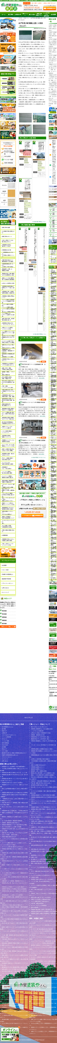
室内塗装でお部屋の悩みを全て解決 (39, 785)
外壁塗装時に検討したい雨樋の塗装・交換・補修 (8, 395)
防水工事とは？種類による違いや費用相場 (8, 490)
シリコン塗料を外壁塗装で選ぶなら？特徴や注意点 (8, 310)
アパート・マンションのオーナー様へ (53, 256)
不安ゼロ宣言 (5, 745)
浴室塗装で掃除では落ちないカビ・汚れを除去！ (42, 879)
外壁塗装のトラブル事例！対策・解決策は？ (53, 510)
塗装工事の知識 (6, 227)
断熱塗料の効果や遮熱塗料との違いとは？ (53, 487)
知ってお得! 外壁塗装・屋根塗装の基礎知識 (12, 820)
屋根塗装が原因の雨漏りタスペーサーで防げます (8, 418)
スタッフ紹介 (5, 569)
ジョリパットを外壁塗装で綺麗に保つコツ (53, 451)
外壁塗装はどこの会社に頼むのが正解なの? (12, 905)
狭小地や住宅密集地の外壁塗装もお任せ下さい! (8, 422)
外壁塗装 (8, 79)
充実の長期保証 (5, 742)
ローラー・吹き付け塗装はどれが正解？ (53, 455)
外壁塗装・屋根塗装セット (8, 88)
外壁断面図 (5, 535)
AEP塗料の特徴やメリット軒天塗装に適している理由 (53, 577)
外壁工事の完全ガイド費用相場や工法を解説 (7, 260)
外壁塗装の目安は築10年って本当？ (6, 245)
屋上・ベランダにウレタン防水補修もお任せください (8, 499)
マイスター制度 (5, 741)
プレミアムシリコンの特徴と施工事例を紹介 (53, 564)
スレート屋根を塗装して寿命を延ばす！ (40, 901)
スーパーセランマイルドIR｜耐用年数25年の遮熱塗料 (43, 931)
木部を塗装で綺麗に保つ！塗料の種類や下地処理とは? (53, 478)
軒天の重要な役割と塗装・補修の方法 (7, 377)
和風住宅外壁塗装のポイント (53, 442)
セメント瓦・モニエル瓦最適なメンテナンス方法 (8, 445)
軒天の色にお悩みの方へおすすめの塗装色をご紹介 (8, 382)
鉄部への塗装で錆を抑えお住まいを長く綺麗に (8, 449)
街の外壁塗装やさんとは (7, 726)
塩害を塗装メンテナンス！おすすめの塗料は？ (7, 513)
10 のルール (4, 739)
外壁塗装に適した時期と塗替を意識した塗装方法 (8, 292)
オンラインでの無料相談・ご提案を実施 (53, 271)
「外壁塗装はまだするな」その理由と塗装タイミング (8, 254)
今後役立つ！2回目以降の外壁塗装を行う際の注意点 (43, 781)
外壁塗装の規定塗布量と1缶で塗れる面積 (53, 460)
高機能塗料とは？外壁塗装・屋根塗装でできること (8, 351)
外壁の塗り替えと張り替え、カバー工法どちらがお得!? (15, 832)
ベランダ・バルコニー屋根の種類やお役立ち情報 (8, 486)
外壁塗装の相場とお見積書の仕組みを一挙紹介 (42, 749)
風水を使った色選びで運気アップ (54, 144)
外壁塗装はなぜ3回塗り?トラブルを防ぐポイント (8, 364)
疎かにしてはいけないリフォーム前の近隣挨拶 (53, 320)
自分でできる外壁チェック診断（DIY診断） (12, 826)
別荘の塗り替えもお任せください (53, 261)
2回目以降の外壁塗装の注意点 (53, 356)
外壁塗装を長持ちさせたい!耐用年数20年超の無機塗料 (53, 379)
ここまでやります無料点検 (46, 14)
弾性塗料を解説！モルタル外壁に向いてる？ (53, 555)
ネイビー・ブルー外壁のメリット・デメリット (53, 523)
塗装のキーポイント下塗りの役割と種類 (53, 365)
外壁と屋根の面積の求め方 (8, 531)
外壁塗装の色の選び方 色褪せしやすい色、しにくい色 (14, 772)
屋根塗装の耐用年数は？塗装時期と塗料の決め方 (53, 514)
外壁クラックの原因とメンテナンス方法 (7, 328)
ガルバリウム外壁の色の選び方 (53, 352)
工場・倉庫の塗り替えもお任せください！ (53, 252)
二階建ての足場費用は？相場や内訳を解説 (53, 401)
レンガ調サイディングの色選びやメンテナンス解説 (8, 333)
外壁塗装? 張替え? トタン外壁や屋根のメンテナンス (43, 807)
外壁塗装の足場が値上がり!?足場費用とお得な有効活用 (44, 911)
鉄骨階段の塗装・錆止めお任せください (8, 454)
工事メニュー (25, 14)
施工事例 (10, 14)
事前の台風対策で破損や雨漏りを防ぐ (53, 496)
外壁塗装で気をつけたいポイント (8, 359)
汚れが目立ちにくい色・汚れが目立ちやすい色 (54, 155)
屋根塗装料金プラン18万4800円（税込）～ (41, 739)
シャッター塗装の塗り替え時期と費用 (7, 472)
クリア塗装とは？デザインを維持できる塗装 (8, 315)
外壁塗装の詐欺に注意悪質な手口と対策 (53, 311)
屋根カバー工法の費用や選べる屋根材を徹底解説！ (43, 775)
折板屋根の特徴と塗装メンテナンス (6, 436)
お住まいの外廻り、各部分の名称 (9, 834)
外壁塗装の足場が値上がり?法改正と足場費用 (53, 397)
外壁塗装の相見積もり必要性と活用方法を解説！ (53, 293)
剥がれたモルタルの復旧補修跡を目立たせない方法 (8, 337)
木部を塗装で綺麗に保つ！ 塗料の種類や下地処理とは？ (15, 971)
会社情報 (4, 747)
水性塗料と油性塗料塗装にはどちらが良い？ (53, 433)
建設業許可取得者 (6, 578)
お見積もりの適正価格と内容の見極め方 (53, 307)
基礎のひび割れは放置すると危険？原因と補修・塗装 (14, 987)
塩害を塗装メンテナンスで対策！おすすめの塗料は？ (14, 969)
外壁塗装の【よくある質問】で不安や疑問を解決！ (14, 766)
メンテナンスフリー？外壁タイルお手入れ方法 (53, 437)
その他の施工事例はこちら (39, 221)
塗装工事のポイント (7, 236)
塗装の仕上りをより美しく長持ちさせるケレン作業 (8, 346)
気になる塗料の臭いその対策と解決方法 (53, 325)
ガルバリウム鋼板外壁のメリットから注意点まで (53, 347)
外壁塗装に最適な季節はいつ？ (8, 296)
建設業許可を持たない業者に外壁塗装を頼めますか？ (14, 753)
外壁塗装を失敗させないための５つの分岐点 (12, 782)
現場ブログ (26, 18)
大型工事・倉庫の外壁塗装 (37, 903)
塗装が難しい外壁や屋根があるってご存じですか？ (53, 415)
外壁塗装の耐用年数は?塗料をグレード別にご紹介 (8, 288)
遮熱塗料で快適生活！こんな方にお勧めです (41, 945)
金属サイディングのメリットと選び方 (7, 427)
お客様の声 (18, 14)
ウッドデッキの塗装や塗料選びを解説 (7, 463)
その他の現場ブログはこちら (38, 457)
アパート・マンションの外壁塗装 (39, 905)
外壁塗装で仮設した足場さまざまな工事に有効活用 (53, 392)
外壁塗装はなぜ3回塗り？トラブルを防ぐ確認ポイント (14, 887)
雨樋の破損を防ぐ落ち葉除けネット (6, 404)
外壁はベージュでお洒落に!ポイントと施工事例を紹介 (53, 541)
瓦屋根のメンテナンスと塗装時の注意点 (8, 440)
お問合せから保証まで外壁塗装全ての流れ (41, 733)
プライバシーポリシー (7, 583)
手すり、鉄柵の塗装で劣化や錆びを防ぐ (7, 458)
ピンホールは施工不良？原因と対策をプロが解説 (8, 341)
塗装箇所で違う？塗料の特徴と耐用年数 (53, 361)
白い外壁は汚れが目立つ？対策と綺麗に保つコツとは (53, 537)
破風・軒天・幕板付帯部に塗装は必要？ (7, 368)
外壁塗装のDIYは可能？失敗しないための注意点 (53, 410)
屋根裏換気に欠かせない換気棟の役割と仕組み (8, 508)
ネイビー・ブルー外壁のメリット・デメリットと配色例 (15, 997)
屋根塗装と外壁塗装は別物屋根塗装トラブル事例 (8, 355)
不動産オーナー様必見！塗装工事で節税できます (53, 388)
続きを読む (42, 378)
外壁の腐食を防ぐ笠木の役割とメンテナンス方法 (8, 391)
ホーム (3, 14)
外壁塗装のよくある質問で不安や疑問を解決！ (53, 275)
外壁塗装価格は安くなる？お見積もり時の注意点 (7, 265)
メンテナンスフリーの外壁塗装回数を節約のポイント (53, 343)
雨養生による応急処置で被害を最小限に (53, 500)
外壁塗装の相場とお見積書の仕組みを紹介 (53, 298)
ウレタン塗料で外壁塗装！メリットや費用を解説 (7, 306)
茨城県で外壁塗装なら (7, 574)
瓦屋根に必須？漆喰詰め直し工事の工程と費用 (42, 821)
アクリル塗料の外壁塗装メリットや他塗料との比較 (8, 301)
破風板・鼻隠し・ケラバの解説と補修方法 (8, 373)
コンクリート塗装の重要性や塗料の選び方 (7, 476)
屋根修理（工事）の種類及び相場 (7, 269)
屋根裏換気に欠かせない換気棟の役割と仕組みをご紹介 (15, 967)
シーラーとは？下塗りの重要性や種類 (53, 374)
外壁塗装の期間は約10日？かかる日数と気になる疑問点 (15, 792)
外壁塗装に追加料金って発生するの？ (53, 289)
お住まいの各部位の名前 (8, 283)
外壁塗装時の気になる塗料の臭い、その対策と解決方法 (15, 810)
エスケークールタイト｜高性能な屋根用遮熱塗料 (42, 943)
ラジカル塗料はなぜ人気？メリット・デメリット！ (53, 573)
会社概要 (53, 14)
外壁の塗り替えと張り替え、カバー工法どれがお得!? (53, 334)
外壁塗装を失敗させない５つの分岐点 (53, 284)
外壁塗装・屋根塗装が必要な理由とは (10, 822)
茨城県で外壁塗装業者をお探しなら (10, 755)
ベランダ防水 (8, 92)
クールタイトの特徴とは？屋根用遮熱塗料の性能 (53, 568)
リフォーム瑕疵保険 (6, 737)
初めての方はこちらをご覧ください (39, 726)
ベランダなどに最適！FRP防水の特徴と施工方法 (8, 495)
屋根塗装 (8, 83)
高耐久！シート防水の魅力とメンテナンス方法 (8, 503)
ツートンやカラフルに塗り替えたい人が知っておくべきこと (54, 177)
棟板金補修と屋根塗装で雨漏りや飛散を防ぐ (8, 481)
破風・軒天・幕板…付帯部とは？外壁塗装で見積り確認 (44, 831)
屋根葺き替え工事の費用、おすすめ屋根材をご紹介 (43, 773)
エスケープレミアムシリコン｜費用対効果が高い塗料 (43, 941)
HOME (20, 18)
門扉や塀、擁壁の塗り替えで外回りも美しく (41, 783)
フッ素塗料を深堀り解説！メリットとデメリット (53, 550)
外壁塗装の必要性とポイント (37, 767)
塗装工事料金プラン (39, 14)
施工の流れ (32, 14)
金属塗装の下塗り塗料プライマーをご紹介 (53, 370)
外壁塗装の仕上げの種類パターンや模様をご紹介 (53, 559)
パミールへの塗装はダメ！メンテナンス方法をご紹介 (53, 482)
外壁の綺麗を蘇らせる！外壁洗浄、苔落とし (53, 464)
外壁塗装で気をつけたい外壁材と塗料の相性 (8, 540)
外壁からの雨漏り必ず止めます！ (39, 765)
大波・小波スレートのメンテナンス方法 (7, 544)
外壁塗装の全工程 (6, 250)
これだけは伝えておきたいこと (9, 735)
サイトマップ (5, 592)
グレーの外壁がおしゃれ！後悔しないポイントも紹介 (53, 528)
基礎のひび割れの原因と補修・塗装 (53, 505)
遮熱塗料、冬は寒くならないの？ (39, 991)
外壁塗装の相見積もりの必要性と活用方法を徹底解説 (14, 889)
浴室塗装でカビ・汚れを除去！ (7, 467)
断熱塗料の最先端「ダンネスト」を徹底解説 (53, 491)
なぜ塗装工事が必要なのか (8, 232)
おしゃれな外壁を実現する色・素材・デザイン (53, 519)
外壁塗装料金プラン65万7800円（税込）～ (41, 737)
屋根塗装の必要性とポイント (37, 769)
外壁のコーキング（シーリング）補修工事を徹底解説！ (44, 801)
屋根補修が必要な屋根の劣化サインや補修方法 (8, 409)
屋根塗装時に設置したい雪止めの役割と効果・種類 (8, 400)
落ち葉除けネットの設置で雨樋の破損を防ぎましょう (43, 859)
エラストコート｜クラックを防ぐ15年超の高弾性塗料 (43, 951)
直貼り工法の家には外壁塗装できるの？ (53, 424)
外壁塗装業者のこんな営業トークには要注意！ (53, 406)
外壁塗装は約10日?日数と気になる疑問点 (53, 316)
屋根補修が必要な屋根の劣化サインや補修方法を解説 (43, 861)
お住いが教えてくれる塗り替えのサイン (7, 241)
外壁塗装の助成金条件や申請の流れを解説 (53, 280)
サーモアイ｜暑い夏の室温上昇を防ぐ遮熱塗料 (42, 929)
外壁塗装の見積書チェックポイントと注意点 (53, 302)
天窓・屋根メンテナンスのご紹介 (7, 386)
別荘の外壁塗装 (34, 907)
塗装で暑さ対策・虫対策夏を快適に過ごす (8, 319)
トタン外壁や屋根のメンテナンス (7, 431)
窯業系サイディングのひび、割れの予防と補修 (53, 419)
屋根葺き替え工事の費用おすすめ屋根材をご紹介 (8, 274)
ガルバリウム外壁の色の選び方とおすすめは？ (13, 846)
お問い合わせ (5, 587)
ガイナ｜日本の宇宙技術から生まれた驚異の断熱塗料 (43, 961)
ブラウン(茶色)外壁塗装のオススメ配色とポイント (53, 546)
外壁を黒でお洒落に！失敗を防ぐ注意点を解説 (53, 532)
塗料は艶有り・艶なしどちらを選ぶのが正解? (53, 428)
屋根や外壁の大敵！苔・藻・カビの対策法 (53, 469)
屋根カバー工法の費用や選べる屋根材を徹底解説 (8, 278)
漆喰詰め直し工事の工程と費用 (53, 446)
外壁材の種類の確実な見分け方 (53, 338)
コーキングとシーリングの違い (8, 522)
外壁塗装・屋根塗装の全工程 (37, 735)
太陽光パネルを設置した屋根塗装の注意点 (53, 473)
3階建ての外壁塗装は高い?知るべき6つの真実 (53, 329)
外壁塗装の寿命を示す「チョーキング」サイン (8, 323)
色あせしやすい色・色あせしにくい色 (54, 165)
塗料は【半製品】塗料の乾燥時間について (8, 517)
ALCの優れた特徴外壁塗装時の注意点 (7, 526)
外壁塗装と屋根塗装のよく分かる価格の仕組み (42, 728)
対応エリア (4, 749)
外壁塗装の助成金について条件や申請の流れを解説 (43, 795)
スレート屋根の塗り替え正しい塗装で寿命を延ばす (8, 414)
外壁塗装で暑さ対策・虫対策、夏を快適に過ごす (42, 909)
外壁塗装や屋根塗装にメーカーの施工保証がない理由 (53, 383)
